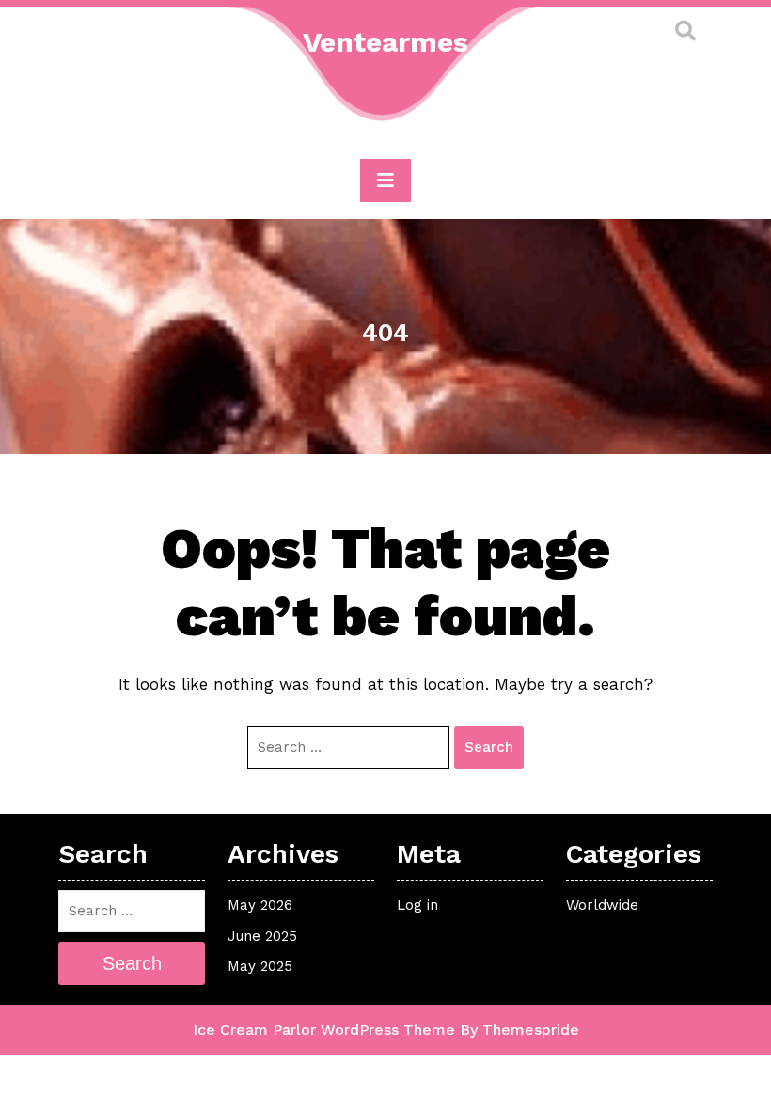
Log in (417, 905)
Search (488, 747)
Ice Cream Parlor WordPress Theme (324, 1030)
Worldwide (602, 905)
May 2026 (260, 905)
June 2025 (262, 936)
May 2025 (260, 966)
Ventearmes (385, 41)
